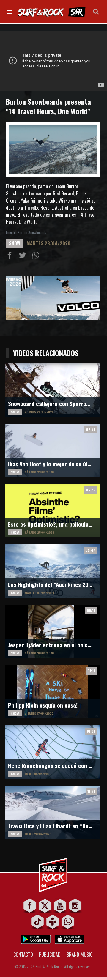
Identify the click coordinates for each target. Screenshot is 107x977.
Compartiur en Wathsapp (37, 256)
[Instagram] (75, 905)
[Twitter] (45, 905)
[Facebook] (30, 905)
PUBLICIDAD (50, 954)
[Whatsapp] (68, 921)
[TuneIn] (52, 921)
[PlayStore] (36, 937)
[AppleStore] (69, 937)
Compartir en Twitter (24, 256)
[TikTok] (37, 921)
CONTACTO (23, 954)
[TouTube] (60, 905)
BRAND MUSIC (79, 954)
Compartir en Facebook (10, 256)
